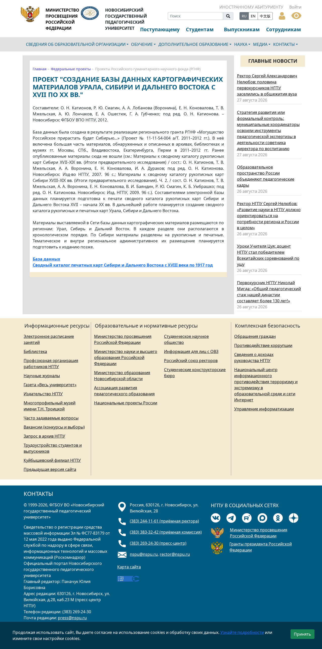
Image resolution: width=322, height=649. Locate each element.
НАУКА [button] (240, 44)
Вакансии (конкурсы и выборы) (54, 427)
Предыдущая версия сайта (50, 469)
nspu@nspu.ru (144, 554)
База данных (46, 259)
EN (253, 16)
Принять (302, 634)
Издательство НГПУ (43, 394)
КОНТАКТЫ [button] (284, 44)
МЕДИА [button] (260, 44)
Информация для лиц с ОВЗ (191, 351)
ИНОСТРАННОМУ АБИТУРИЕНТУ (251, 7)
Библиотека (35, 351)
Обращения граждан (255, 336)
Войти (295, 7)
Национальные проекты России (125, 403)
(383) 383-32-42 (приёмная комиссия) (166, 532)
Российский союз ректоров (191, 360)
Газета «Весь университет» (50, 384)
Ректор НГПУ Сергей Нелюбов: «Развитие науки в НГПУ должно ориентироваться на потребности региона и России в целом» (269, 216)
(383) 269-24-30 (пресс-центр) (158, 543)
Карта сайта (129, 567)
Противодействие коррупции (263, 345)
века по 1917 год (196, 265)
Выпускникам (242, 29)
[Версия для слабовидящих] (296, 15)
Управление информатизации (264, 409)
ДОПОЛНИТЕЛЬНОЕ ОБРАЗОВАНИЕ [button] (193, 44)
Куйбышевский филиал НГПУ (52, 460)
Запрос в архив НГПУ (44, 436)
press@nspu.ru (72, 618)
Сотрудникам (283, 29)
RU (244, 16)
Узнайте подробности (242, 632)
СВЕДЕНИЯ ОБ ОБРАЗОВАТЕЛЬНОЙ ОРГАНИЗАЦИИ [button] (76, 44)
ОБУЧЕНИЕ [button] (142, 44)
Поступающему (160, 29)
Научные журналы (42, 375)
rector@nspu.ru (175, 554)
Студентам (200, 29)
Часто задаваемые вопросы (51, 418)
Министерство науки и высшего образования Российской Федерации (125, 357)
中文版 (265, 16)
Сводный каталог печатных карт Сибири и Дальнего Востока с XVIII (106, 265)
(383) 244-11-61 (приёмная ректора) (164, 521)
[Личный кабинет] (282, 15)
